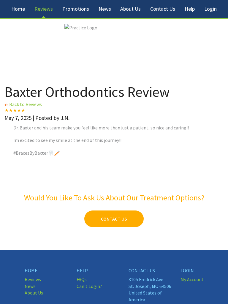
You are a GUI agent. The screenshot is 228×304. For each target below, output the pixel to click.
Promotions (75, 8)
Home (18, 8)
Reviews (43, 8)
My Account (192, 279)
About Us (130, 8)
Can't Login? (89, 286)
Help (190, 8)
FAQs (82, 279)
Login (210, 8)
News (105, 8)
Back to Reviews (25, 104)
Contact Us (162, 8)
